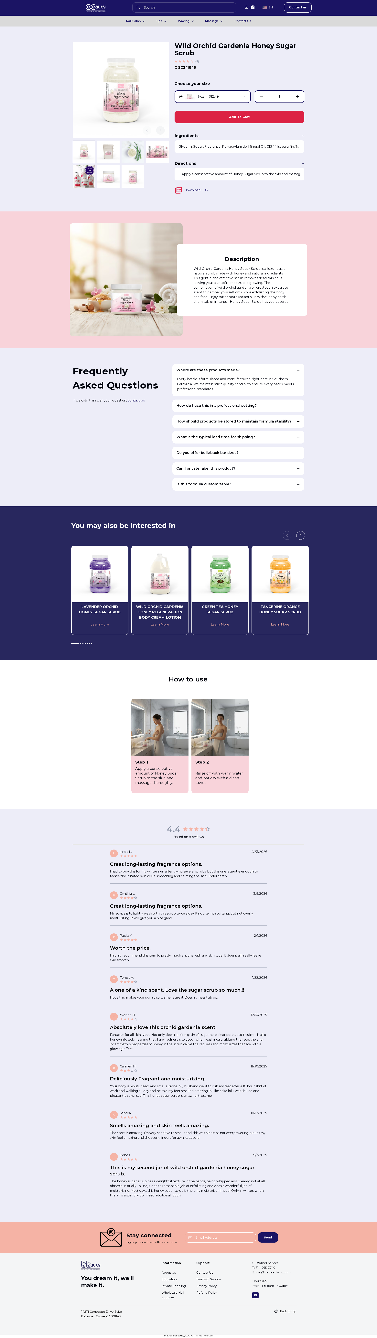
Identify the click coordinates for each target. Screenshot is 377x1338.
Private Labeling (174, 1286)
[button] (238, 370)
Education (169, 1279)
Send (268, 1237)
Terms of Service (208, 1279)
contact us (136, 400)
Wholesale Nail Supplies (173, 1295)
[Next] (160, 130)
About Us (169, 1272)
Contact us (298, 7)
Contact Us (242, 21)
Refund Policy (206, 1292)
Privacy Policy (206, 1286)
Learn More (100, 624)
